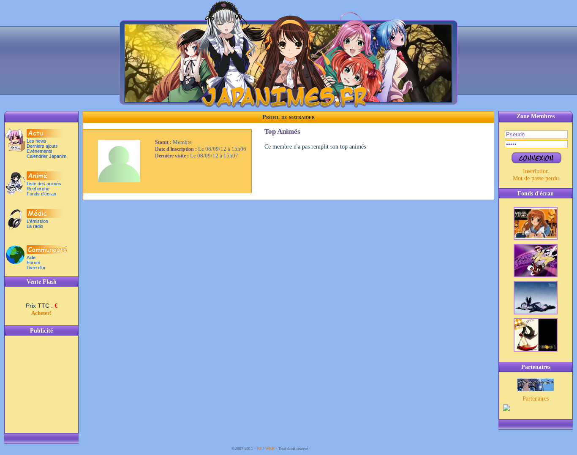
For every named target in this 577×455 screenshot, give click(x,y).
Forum (33, 262)
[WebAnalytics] (329, 448)
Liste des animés (44, 183)
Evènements (39, 151)
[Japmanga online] (535, 389)
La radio (35, 226)
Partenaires (536, 398)
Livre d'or (36, 267)
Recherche (38, 188)
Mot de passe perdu (536, 178)
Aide (31, 257)
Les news (36, 141)
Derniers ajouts (42, 146)
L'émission (37, 221)
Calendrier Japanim (46, 156)
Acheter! (41, 313)
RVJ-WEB (266, 448)
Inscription (536, 171)
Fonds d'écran (41, 193)
